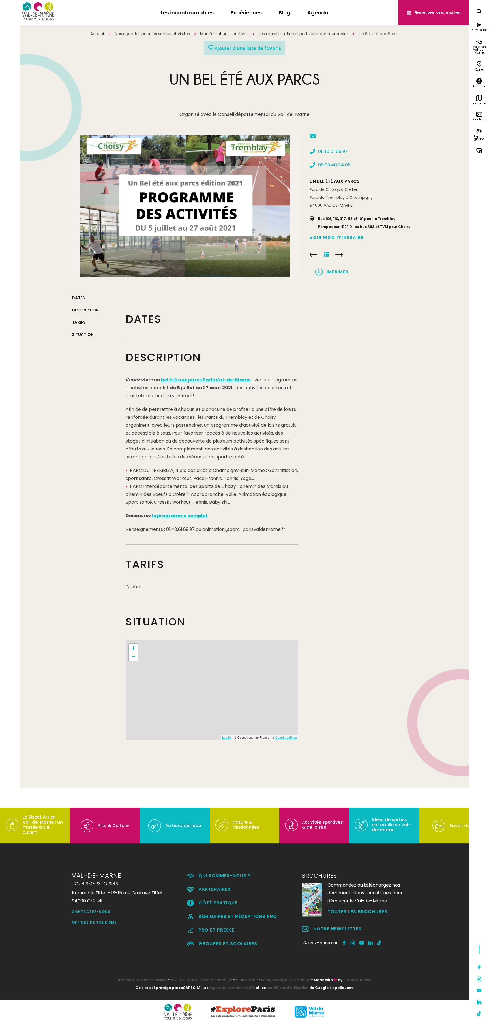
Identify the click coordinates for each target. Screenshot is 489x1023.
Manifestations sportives (224, 34)
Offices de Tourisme (94, 922)
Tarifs (79, 322)
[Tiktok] (479, 1013)
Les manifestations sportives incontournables (304, 34)
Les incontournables (187, 12)
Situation (83, 334)
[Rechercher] (479, 12)
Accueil (97, 34)
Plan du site (247, 979)
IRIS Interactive (357, 979)
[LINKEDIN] (370, 943)
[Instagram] (479, 979)
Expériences (246, 12)
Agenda (318, 12)
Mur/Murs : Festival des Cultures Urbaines (313, 254)
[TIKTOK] (379, 943)
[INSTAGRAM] (353, 943)
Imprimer (337, 272)
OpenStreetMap (286, 737)
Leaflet (226, 737)
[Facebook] (479, 967)
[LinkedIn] (479, 1002)
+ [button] (133, 648)
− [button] (133, 656)
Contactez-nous (91, 911)
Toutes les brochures (357, 911)
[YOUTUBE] (361, 943)
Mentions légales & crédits (285, 979)
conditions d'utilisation (287, 987)
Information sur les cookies (142, 979)
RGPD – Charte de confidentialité (201, 979)
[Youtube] (479, 990)
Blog (284, 12)
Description (85, 310)
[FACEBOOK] (344, 943)
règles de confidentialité (232, 987)
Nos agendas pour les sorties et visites (152, 34)
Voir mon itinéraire (337, 237)
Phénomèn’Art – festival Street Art (339, 254)
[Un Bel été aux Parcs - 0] (185, 206)
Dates (78, 298)
